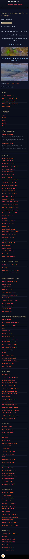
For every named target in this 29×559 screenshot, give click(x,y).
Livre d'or (4, 123)
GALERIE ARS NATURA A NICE (8, 174)
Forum (3, 126)
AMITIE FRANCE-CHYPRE (7, 355)
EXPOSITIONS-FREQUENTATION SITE (10, 104)
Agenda (4, 115)
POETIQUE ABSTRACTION (7, 520)
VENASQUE (4, 240)
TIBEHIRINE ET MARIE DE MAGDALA (10, 300)
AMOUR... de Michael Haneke (8, 462)
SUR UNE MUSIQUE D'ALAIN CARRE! (10, 514)
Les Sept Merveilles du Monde (9, 470)
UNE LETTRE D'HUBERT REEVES (9, 347)
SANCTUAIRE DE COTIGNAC (8, 172)
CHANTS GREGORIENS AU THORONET (10, 522)
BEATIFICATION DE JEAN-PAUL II (9, 394)
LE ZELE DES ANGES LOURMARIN (9, 213)
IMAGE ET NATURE (6, 544)
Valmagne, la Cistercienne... (8, 478)
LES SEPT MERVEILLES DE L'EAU (9, 391)
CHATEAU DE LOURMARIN (8, 161)
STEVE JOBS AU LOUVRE (7, 432)
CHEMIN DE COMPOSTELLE (8, 454)
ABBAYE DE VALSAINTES (7, 215)
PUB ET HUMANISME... (7, 311)
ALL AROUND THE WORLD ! (8, 95)
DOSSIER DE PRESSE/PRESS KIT (9, 98)
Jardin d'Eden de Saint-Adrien (9, 473)
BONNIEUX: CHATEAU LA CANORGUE (10, 207)
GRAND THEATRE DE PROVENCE (9, 234)
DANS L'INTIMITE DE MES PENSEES (10, 295)
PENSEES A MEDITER (7, 298)
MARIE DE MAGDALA (6, 245)
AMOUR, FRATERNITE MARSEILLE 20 (10, 410)
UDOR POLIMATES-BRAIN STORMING (10, 407)
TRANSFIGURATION (6, 309)
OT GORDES (5, 267)
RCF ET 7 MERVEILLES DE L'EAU (9, 405)
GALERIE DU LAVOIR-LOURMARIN (9, 193)
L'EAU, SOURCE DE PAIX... (8, 320)
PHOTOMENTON (5, 226)
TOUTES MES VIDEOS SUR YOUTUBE (10, 533)
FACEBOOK (4, 536)
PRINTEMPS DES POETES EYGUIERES (10, 180)
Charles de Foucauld (7, 135)
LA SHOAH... (5, 352)
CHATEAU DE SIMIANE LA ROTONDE (10, 202)
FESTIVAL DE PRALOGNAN (8, 158)
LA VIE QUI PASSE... (6, 440)
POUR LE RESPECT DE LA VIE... (9, 325)
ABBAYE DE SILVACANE (7, 177)
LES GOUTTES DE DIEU (7, 303)
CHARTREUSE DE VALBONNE (8, 243)
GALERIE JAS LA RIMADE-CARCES (9, 265)
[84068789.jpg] (14, 72)
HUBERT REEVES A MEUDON (8, 229)
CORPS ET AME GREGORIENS (8, 256)
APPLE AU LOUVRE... (6, 446)
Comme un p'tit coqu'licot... (8, 468)
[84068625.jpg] (14, 51)
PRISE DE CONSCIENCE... (7, 336)
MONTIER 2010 (5, 253)
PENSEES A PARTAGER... (7, 306)
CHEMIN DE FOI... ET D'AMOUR (9, 413)
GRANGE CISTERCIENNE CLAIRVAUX (10, 210)
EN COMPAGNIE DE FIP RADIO (8, 539)
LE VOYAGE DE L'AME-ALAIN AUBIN (9, 185)
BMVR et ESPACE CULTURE (8, 223)
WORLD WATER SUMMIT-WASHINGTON (10, 388)
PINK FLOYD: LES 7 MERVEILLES (9, 503)
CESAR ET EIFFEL (6, 465)
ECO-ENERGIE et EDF (7, 333)
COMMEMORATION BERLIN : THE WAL (10, 270)
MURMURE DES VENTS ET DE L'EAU (10, 525)
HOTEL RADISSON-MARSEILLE (9, 196)
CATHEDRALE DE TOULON (8, 251)
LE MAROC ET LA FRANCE (8, 363)
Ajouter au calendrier (6, 22)
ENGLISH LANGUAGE (6, 284)
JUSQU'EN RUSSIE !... (7, 287)
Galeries (4, 120)
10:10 (3, 328)
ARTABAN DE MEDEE (7, 448)
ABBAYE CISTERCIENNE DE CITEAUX (10, 415)
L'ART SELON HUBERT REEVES (9, 342)
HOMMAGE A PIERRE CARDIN (8, 459)
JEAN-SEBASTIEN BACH (7, 501)
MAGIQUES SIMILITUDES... (8, 350)
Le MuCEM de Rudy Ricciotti (8, 484)
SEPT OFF (4, 218)
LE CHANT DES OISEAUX (7, 402)
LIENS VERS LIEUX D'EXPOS (8, 542)
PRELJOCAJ (5, 438)
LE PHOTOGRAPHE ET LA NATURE (9, 344)
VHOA (3, 457)
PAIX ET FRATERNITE (7, 366)
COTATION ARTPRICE (6, 106)
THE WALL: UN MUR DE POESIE (9, 399)
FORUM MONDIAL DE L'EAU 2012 (9, 383)
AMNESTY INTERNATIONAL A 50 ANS (10, 361)
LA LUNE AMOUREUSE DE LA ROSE (10, 517)
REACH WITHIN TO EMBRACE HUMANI (10, 322)
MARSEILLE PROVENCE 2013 (8, 380)
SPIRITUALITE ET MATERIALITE (9, 292)
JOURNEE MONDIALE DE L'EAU (9, 358)
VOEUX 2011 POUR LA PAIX (8, 451)
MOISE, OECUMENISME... (7, 429)
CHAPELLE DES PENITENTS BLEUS (10, 166)
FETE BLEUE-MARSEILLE (8, 199)
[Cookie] (3, 556)
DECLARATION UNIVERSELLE (8, 101)
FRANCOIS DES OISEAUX (7, 498)
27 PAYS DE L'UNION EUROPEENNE (10, 377)
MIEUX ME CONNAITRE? (7, 289)
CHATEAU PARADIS (6, 248)
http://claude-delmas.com (13, 83)
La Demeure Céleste (7, 144)
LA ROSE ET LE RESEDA (7, 492)
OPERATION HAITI (6, 331)
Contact (4, 117)
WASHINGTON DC (6, 375)
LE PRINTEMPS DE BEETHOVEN (9, 188)
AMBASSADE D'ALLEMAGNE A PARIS (10, 273)
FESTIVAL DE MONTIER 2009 (8, 163)
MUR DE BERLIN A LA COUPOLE (9, 221)
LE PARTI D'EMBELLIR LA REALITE (10, 339)
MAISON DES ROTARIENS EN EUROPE (10, 232)
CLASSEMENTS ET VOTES (8, 547)
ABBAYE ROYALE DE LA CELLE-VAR (10, 204)
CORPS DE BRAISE (6, 511)
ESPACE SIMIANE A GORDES (8, 191)
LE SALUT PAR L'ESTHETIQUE (8, 506)
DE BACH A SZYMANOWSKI (8, 509)
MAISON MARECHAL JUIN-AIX (8, 169)
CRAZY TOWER (5, 435)
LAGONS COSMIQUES (7, 427)
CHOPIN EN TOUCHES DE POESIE (9, 443)
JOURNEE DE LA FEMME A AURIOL (10, 183)
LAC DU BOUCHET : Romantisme (9, 476)
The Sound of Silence (7, 481)
